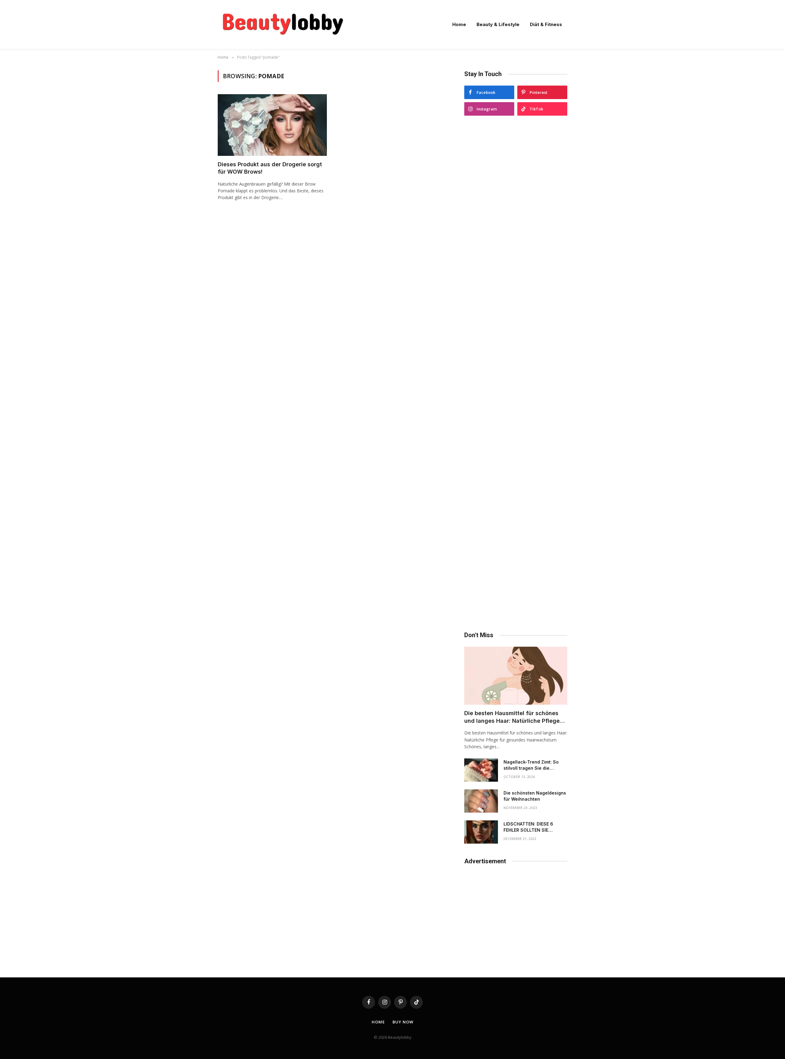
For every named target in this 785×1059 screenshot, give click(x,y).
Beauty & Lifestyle (498, 24)
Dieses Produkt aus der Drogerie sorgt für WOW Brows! (270, 168)
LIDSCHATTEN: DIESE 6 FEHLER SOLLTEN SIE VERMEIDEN (528, 827)
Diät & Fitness (546, 24)
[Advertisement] (515, 373)
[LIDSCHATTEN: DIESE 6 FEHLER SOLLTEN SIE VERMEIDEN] (481, 832)
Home (459, 24)
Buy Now (402, 1022)
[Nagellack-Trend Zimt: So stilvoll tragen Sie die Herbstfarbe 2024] (481, 770)
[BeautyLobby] (282, 24)
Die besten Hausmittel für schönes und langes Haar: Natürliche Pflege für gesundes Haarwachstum (512, 717)
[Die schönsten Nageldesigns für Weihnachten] (481, 801)
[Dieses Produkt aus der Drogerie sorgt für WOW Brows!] (272, 125)
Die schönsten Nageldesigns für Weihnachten (535, 796)
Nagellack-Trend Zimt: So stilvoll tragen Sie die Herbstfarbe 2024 (531, 765)
